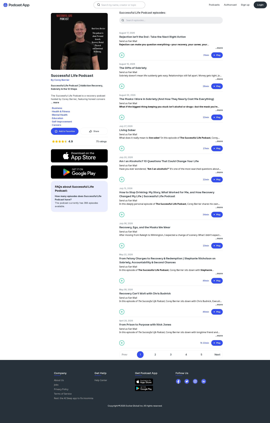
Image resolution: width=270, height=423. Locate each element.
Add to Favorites (67, 131)
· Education (57, 118)
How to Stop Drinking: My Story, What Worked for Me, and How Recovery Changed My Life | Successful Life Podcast (166, 194)
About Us (59, 380)
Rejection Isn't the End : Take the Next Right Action (152, 36)
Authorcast (230, 4)
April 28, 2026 (126, 320)
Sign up (245, 4)
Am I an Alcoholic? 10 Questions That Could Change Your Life (159, 161)
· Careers (56, 125)
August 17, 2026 (127, 33)
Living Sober (127, 130)
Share (96, 131)
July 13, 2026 (125, 188)
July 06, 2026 (126, 223)
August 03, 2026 (127, 95)
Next (217, 354)
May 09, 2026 (126, 289)
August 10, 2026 (127, 64)
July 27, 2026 (125, 126)
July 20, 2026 (126, 157)
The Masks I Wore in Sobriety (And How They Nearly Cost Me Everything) (166, 99)
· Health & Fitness (60, 111)
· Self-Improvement (61, 121)
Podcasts (214, 4)
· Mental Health (59, 114)
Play (218, 55)
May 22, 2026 (126, 254)
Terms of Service (63, 393)
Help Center (100, 380)
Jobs (56, 384)
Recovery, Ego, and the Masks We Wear (144, 227)
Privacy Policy (61, 389)
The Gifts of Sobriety (133, 68)
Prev (124, 354)
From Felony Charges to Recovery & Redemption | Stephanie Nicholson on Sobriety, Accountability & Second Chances (167, 260)
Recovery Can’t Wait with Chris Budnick (145, 293)
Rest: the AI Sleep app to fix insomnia (73, 398)
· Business (56, 108)
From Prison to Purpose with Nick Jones (145, 324)
